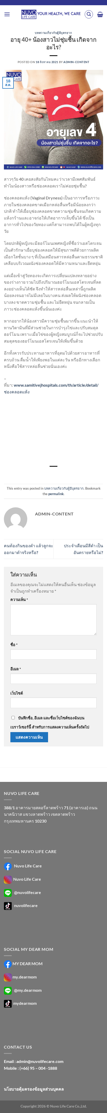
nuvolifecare (26, 905)
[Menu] (7, 14)
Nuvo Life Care (27, 865)
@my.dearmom (28, 990)
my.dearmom (24, 976)
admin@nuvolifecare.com (39, 1061)
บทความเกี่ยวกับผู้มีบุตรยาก (53, 32)
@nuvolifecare (27, 892)
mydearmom (24, 1003)
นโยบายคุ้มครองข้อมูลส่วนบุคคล (34, 1088)
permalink (56, 494)
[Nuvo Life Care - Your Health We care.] (51, 14)
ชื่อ (14, 644)
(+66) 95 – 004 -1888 (38, 1068)
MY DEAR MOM (27, 963)
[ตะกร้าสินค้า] (100, 14)
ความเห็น (19, 599)
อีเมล (15, 669)
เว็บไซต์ (16, 693)
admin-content (76, 62)
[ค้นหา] (89, 14)
